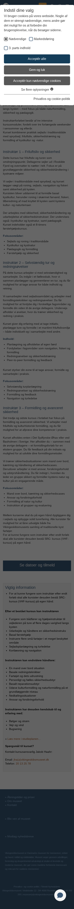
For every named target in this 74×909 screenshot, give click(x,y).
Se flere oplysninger (35, 89)
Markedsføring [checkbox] (44, 39)
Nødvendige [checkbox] (17, 39)
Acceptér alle (37, 58)
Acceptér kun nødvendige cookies (37, 80)
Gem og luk (37, 69)
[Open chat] (60, 895)
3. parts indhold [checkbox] (19, 48)
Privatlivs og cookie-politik (52, 99)
